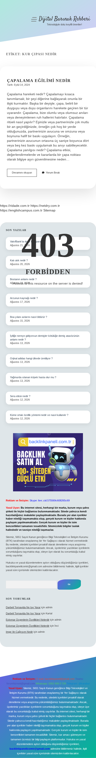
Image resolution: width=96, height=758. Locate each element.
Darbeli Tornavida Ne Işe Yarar (23, 607)
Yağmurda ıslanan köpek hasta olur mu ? (33, 377)
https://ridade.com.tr (15, 205)
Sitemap (49, 210)
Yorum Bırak (53, 172)
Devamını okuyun (24, 174)
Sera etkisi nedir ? (20, 396)
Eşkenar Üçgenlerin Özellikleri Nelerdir (27, 619)
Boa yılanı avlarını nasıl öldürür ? (28, 317)
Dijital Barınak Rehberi (64, 19)
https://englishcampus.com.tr (21, 210)
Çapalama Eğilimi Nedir (39, 80)
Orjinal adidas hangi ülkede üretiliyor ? (31, 358)
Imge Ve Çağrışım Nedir (19, 631)
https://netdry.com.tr (45, 205)
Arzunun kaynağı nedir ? (24, 298)
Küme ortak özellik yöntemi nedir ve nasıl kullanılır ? (39, 415)
